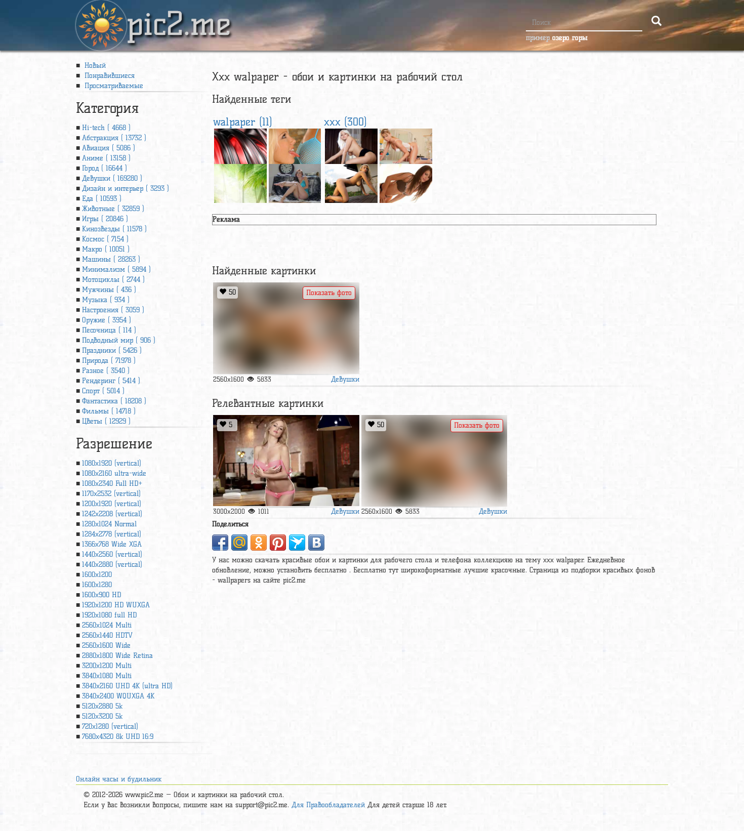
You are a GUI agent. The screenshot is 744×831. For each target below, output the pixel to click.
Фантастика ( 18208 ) (114, 401)
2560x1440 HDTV (107, 635)
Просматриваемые (112, 85)
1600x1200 (97, 574)
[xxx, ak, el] (286, 328)
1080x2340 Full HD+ (112, 483)
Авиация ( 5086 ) (108, 148)
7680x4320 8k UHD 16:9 (117, 736)
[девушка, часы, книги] (295, 180)
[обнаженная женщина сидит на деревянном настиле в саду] (351, 180)
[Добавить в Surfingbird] (297, 542)
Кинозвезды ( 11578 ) (114, 229)
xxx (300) (345, 121)
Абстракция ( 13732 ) (114, 138)
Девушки (345, 379)
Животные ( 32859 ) (113, 208)
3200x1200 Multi (107, 665)
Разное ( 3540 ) (106, 370)
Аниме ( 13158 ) (106, 158)
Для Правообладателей (328, 805)
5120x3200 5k (102, 716)
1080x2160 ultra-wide (114, 473)
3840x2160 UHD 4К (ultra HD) (127, 686)
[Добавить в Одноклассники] (259, 542)
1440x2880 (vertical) (112, 564)
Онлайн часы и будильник (118, 779)
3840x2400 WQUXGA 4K (118, 696)
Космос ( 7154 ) (105, 239)
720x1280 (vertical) (110, 726)
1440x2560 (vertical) (112, 554)
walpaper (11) (242, 121)
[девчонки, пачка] (295, 145)
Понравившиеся (108, 75)
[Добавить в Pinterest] (278, 542)
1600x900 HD (101, 595)
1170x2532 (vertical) (111, 493)
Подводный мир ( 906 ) (118, 340)
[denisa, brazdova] (406, 145)
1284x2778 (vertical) (111, 534)
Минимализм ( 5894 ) (116, 269)
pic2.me (179, 14)
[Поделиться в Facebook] (220, 542)
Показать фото (329, 292)
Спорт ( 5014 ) (103, 391)
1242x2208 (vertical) (112, 514)
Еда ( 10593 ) (101, 198)
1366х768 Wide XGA (112, 544)
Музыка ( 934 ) (106, 300)
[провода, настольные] (240, 145)
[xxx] (406, 180)
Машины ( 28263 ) (111, 259)
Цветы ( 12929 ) (106, 421)
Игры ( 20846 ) (105, 219)
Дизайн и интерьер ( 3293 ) (125, 188)
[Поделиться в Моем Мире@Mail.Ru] (239, 542)
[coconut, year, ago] (240, 180)
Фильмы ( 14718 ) (109, 411)
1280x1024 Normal (109, 524)
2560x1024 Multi (107, 625)
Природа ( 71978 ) (109, 360)
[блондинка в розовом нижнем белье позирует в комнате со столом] (286, 461)
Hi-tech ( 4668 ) (106, 127)
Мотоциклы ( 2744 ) (113, 279)
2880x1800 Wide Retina (117, 655)
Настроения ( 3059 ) (113, 310)
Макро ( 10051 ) (106, 249)
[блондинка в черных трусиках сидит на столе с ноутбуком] (351, 145)
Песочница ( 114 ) (109, 330)
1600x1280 (97, 584)
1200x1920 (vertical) (111, 504)
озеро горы (570, 37)
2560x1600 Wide (106, 645)
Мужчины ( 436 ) (109, 289)
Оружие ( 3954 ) (106, 320)
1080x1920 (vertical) (111, 463)
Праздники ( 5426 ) (112, 350)
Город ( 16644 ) (104, 168)
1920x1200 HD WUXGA (116, 605)
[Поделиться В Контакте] (316, 542)
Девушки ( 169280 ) (112, 178)
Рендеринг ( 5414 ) (111, 381)
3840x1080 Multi (107, 676)
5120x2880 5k (102, 706)
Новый (94, 65)
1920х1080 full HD (109, 615)
